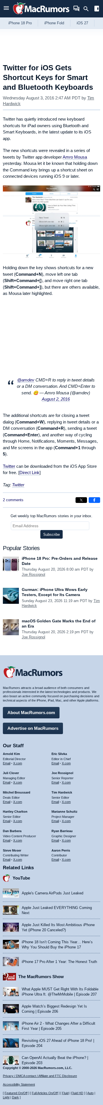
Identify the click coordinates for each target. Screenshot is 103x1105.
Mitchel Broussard (16, 792)
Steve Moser (12, 850)
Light (6, 1097)
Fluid (65, 1093)
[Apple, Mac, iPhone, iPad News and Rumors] (41, 15)
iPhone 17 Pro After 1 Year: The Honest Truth (59, 962)
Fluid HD (77, 1093)
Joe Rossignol (33, 574)
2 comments (13, 500)
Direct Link (29, 472)
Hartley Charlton (15, 811)
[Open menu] (6, 8)
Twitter (9, 466)
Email (6, 763)
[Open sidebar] (96, 9)
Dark (15, 1097)
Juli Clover (11, 773)
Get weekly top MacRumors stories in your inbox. (51, 516)
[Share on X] (81, 500)
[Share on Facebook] (94, 500)
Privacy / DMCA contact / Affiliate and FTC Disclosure (40, 1076)
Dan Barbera (12, 831)
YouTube (21, 878)
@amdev (25, 379)
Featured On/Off (16, 1093)
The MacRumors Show (41, 976)
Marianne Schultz (65, 811)
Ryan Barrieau (62, 831)
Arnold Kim (11, 754)
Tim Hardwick (62, 792)
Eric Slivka (59, 754)
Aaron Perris (61, 850)
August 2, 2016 (56, 399)
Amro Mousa (75, 157)
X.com (17, 763)
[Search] (88, 9)
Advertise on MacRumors (32, 728)
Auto (90, 1093)
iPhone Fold (54, 23)
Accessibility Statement (19, 1084)
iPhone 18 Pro (20, 23)
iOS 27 (82, 23)
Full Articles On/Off (45, 1093)
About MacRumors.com (31, 712)
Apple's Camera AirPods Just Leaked (52, 893)
